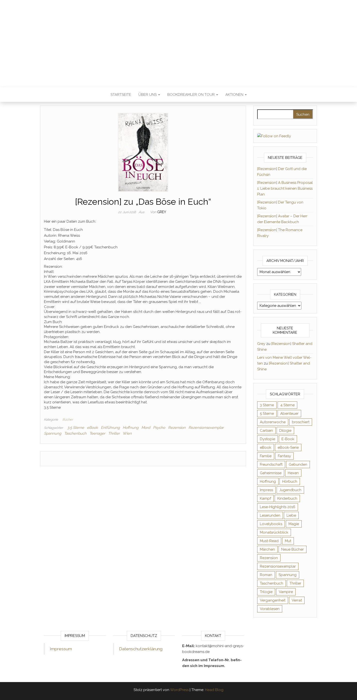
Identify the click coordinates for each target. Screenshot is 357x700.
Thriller (114, 433)
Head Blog (214, 690)
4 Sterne (287, 405)
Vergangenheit (272, 600)
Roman (266, 575)
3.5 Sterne (75, 427)
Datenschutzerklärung (140, 648)
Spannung (52, 433)
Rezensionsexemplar (206, 427)
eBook (92, 427)
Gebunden (298, 464)
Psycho (159, 427)
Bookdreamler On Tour (191, 94)
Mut (288, 541)
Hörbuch (289, 481)
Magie (294, 524)
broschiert (300, 422)
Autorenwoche (273, 422)
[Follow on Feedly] (274, 136)
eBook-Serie (288, 447)
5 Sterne (267, 413)
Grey (161, 212)
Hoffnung (130, 427)
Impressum (61, 648)
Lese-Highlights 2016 (277, 507)
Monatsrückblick (274, 532)
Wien (127, 433)
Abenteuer (289, 413)
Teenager (97, 433)
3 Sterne (267, 405)
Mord (145, 427)
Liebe (291, 515)
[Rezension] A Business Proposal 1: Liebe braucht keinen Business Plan (285, 188)
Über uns (148, 94)
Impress (266, 490)
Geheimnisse (270, 473)
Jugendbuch (290, 490)
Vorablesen (270, 609)
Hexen (293, 473)
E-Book (287, 439)
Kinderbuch (287, 498)
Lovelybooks (271, 524)
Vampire (286, 592)
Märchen (267, 549)
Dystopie (267, 439)
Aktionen (234, 94)
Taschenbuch (75, 433)
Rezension (177, 427)
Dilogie (285, 430)
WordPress (179, 690)
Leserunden (270, 515)
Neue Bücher (292, 549)
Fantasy (284, 456)
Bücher (67, 419)
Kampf (265, 498)
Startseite (120, 94)
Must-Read (269, 541)
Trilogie (266, 592)
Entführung (110, 427)
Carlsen (266, 430)
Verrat (297, 600)
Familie (266, 456)
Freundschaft (271, 464)
